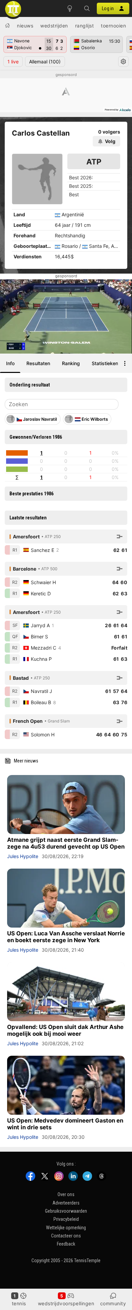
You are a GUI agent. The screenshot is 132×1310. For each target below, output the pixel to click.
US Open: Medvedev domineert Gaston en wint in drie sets (65, 1124)
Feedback (66, 1244)
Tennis (19, 1303)
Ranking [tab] (71, 363)
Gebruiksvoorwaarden (66, 1211)
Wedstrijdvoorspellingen (66, 1303)
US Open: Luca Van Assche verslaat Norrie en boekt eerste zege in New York (66, 937)
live (13, 61)
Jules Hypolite (22, 856)
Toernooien (113, 25)
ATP (94, 161)
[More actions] (125, 363)
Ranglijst (84, 25)
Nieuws (25, 25)
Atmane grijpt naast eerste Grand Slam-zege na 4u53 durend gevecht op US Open (66, 843)
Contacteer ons (66, 1235)
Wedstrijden (54, 25)
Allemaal (45, 61)
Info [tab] (10, 363)
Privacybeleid (66, 1219)
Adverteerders (66, 1203)
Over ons (66, 1194)
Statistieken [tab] (105, 363)
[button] (86, 8)
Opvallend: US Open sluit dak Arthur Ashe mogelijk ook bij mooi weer (65, 1030)
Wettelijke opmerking (66, 1227)
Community (113, 1303)
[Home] (7, 25)
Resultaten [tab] (38, 363)
